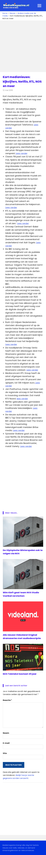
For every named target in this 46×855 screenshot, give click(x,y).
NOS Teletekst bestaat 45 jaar (20, 673)
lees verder (22, 398)
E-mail (6, 743)
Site (5, 753)
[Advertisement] (23, 46)
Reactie (7, 700)
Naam (6, 733)
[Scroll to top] (42, 851)
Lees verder (21, 153)
